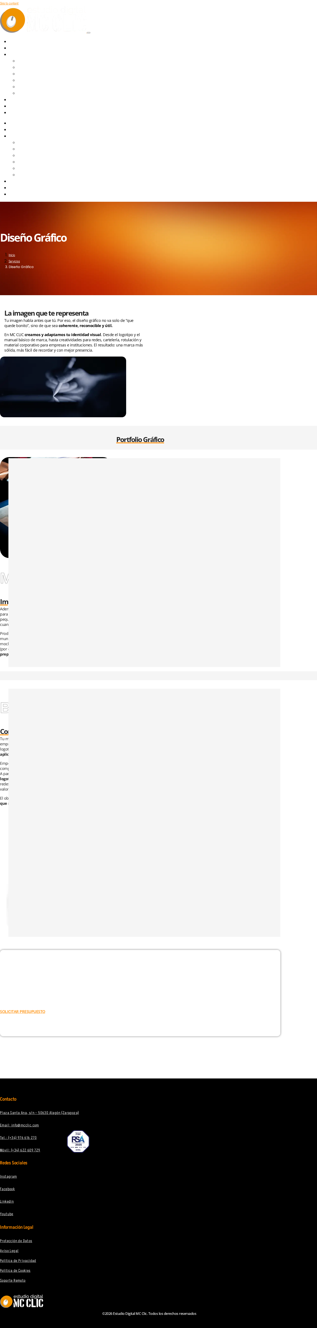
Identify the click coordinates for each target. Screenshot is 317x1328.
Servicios (20, 55)
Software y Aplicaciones (38, 80)
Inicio (12, 255)
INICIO (17, 42)
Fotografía (29, 93)
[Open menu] (88, 32)
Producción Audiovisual (37, 74)
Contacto (21, 113)
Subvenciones (24, 100)
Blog (17, 106)
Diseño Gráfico (31, 67)
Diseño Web (29, 61)
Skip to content (9, 3)
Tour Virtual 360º (33, 87)
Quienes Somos (25, 48)
